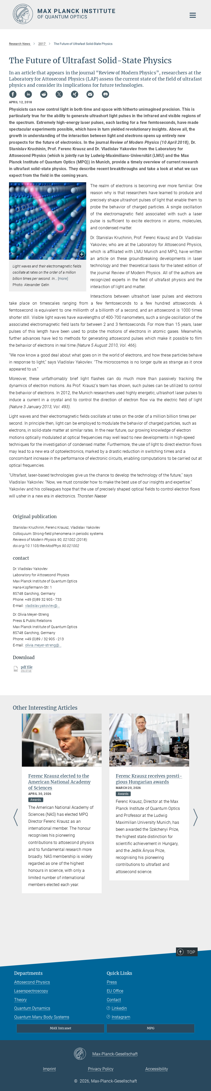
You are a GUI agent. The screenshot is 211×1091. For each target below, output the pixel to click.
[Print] (105, 94)
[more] (63, 278)
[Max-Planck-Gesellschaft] (83, 1054)
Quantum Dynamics (32, 1008)
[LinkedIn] (28, 94)
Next (195, 818)
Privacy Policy (100, 1068)
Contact (114, 999)
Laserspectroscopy (31, 991)
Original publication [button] (35, 516)
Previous (16, 818)
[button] (81, 254)
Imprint (49, 1068)
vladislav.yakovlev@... (42, 606)
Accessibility (156, 1068)
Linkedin (119, 1008)
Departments (28, 973)
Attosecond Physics (32, 982)
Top (191, 952)
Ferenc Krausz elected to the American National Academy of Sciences (59, 782)
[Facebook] (13, 94)
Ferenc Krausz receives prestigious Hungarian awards (149, 779)
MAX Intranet (60, 1028)
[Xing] (74, 94)
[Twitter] (59, 94)
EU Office (115, 991)
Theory (20, 999)
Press (112, 982)
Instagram (121, 1017)
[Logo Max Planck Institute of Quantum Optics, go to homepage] (96, 14)
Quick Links (119, 973)
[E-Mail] (90, 94)
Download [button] (24, 657)
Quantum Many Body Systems (41, 1017)
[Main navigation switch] (193, 15)
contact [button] (21, 558)
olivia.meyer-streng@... (43, 645)
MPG (150, 1028)
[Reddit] (44, 94)
